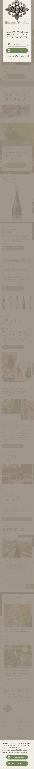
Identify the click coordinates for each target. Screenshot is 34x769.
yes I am (17, 50)
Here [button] (25, 752)
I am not (17, 44)
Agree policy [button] (18, 757)
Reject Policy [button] (18, 763)
